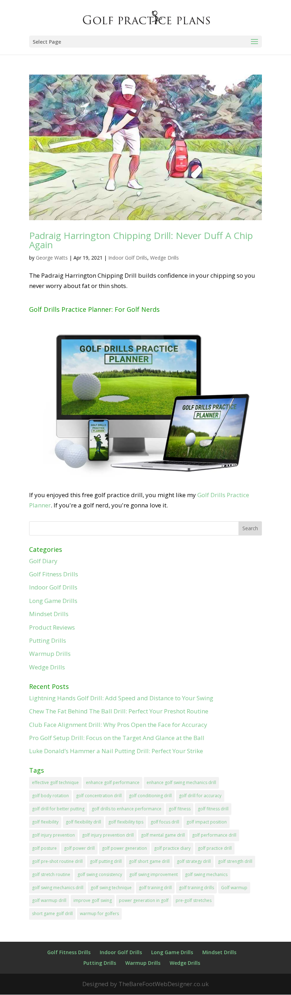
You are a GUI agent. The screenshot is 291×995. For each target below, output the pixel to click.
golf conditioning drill (150, 796)
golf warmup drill (49, 900)
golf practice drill (215, 848)
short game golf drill (52, 913)
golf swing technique (111, 888)
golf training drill (155, 888)
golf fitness (180, 809)
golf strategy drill (194, 861)
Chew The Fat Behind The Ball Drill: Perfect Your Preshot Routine (118, 711)
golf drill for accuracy (200, 796)
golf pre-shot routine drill (57, 861)
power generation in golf (144, 900)
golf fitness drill (213, 809)
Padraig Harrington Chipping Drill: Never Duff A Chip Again (141, 240)
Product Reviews (52, 627)
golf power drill (79, 848)
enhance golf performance (112, 782)
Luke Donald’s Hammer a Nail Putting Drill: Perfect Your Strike (116, 751)
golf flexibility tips (125, 822)
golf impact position (206, 822)
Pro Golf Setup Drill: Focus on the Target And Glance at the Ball (116, 738)
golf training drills (196, 888)
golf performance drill (214, 835)
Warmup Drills (50, 653)
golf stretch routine (51, 874)
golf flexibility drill (83, 822)
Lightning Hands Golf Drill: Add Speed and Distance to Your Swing (121, 698)
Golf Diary (43, 561)
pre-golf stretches (194, 900)
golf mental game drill (163, 835)
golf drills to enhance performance (126, 809)
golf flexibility (45, 822)
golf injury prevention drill (108, 835)
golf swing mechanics (206, 874)
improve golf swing (92, 900)
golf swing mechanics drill (57, 888)
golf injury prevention (53, 835)
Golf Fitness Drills (53, 574)
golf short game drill (149, 861)
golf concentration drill (99, 796)
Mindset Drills (48, 614)
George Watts (52, 257)
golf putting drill (106, 861)
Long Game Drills (53, 601)
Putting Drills (47, 640)
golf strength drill (235, 861)
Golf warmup (234, 888)
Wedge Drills (164, 257)
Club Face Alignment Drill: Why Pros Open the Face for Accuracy (118, 725)
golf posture (44, 848)
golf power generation (124, 848)
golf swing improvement (153, 874)
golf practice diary (172, 848)
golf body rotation (50, 796)
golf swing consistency (99, 874)
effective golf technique (55, 782)
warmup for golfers (99, 913)
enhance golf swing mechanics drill (181, 782)
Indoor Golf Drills (127, 257)
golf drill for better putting (58, 809)
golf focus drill (164, 822)
